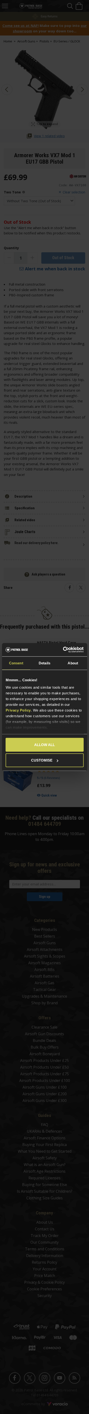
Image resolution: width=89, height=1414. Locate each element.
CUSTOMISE (41, 760)
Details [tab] (44, 663)
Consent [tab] (16, 663)
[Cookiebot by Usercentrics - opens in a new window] (63, 650)
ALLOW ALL (44, 744)
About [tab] (73, 663)
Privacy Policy (18, 710)
